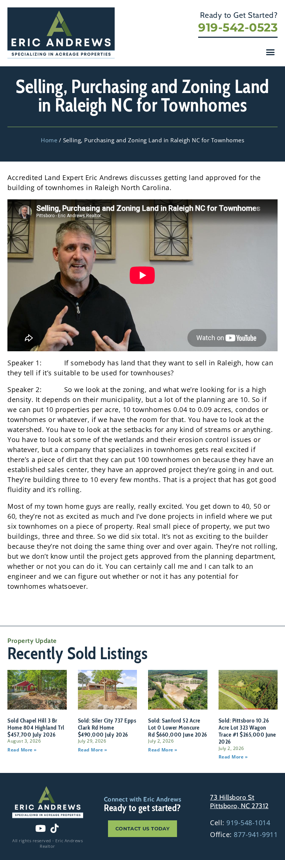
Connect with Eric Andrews (142, 799)
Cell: (240, 822)
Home (49, 140)
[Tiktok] (54, 828)
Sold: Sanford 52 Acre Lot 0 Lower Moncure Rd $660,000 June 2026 (177, 727)
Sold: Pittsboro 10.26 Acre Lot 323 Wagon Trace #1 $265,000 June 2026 (247, 731)
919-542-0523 (238, 27)
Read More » (22, 750)
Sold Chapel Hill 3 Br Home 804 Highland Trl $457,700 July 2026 (36, 727)
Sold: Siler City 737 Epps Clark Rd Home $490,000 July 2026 (107, 727)
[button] (270, 52)
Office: (244, 834)
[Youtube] (40, 828)
